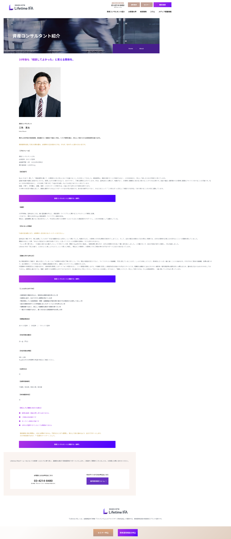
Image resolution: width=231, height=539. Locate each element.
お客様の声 (132, 11)
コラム (152, 11)
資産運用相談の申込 (128, 532)
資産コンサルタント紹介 (116, 11)
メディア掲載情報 (165, 11)
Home (131, 48)
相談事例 (143, 11)
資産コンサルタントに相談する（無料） (67, 198)
